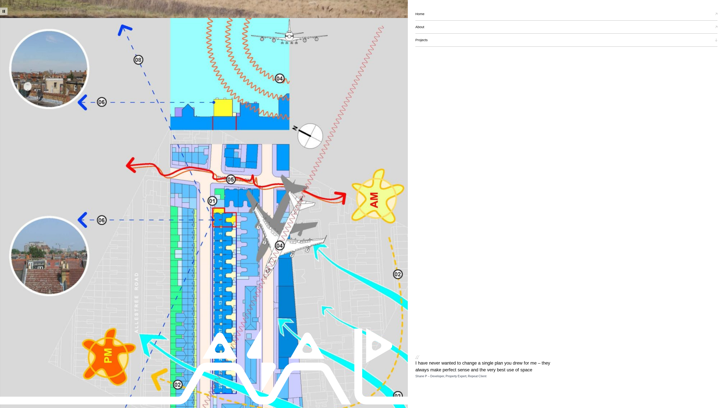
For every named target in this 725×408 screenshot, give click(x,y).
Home (419, 14)
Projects (421, 40)
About (419, 27)
